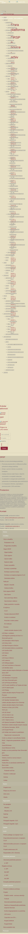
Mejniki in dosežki (11, 58)
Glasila (6, 273)
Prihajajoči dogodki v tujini (11, 293)
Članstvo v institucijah (10, 255)
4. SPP (8, 329)
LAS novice (9, 359)
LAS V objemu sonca (13, 191)
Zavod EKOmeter (13, 227)
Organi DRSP (8, 30)
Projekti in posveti (7, 336)
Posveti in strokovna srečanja (11, 339)
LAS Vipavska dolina (13, 188)
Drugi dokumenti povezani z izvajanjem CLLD (15, 303)
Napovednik (6, 275)
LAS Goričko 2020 (13, 114)
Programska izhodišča (12, 27)
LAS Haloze (11, 117)
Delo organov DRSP (9, 63)
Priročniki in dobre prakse (12, 86)
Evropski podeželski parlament (11, 334)
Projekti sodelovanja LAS (10, 308)
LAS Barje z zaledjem (13, 96)
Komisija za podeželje (12, 45)
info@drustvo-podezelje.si (12, 526)
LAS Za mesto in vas (13, 186)
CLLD (8, 78)
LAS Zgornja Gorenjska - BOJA (15, 204)
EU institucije (10, 89)
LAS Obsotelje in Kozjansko (15, 142)
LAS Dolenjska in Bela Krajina (15, 104)
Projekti (7, 342)
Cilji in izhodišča (8, 22)
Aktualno (9, 280)
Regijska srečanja (13, 321)
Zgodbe (5, 296)
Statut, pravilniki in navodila (13, 73)
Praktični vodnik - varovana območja (15, 344)
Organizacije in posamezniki (13, 214)
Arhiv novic (7, 270)
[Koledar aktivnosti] (4, 413)
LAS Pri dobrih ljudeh (13, 155)
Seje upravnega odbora (12, 68)
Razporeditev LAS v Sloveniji (11, 311)
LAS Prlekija (12, 158)
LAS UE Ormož (12, 183)
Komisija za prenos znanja (13, 48)
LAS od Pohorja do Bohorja (15, 147)
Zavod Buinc (12, 237)
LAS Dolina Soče (13, 107)
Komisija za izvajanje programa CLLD (15, 50)
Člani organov (10, 35)
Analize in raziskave (11, 84)
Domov (5, 17)
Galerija (7, 257)
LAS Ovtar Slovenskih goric (15, 145)
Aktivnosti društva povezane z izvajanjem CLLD (15, 306)
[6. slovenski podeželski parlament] (4, 423)
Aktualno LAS (10, 283)
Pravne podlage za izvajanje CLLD (12, 301)
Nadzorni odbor (10, 40)
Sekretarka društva (11, 53)
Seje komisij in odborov (12, 71)
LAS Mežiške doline (13, 132)
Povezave (6, 372)
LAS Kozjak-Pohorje (13, 206)
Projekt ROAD (10, 367)
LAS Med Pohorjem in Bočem (15, 109)
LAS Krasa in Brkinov (13, 122)
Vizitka (6, 260)
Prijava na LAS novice (10, 267)
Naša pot (7, 55)
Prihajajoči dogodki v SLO (10, 290)
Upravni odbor (10, 38)
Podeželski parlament (8, 313)
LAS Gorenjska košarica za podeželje (17, 112)
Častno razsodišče (11, 43)
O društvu (6, 20)
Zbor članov (9, 66)
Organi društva (10, 32)
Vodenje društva (10, 61)
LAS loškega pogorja (13, 127)
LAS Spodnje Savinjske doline (15, 168)
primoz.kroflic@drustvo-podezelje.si (15, 517)
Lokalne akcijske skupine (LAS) (14, 94)
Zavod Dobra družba (13, 250)
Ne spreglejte (8, 278)
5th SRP (9, 326)
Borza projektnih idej (9, 370)
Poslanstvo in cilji (11, 25)
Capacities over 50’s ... (12, 362)
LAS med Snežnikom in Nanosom (16, 129)
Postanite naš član (11, 252)
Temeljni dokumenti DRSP (13, 81)
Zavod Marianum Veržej (14, 229)
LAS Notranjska (12, 140)
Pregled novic (8, 265)
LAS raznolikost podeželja (14, 165)
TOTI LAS (11, 181)
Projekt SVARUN (10, 364)
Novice (5, 262)
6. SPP (8, 319)
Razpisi (7, 288)
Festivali (9, 347)
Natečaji (7, 285)
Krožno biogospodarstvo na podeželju (15, 357)
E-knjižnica (7, 76)
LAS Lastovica (12, 124)
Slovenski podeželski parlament (12, 316)
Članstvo (7, 91)
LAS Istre (11, 119)
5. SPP (8, 324)
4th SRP (9, 331)
